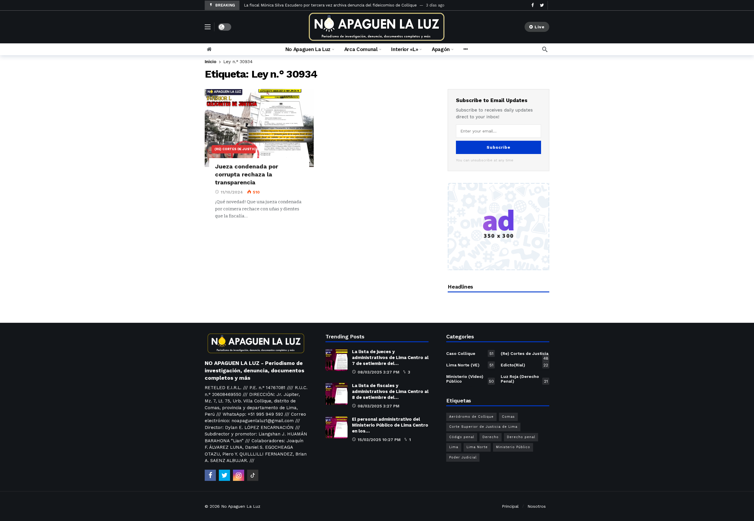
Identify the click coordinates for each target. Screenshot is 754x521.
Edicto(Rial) (524, 365)
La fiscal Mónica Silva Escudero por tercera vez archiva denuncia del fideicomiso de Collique (330, 5)
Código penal (461, 437)
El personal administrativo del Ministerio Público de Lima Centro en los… (390, 425)
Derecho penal (521, 437)
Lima (453, 447)
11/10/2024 (232, 192)
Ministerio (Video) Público (470, 379)
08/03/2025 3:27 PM (378, 372)
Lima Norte (477, 447)
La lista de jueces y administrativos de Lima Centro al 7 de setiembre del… (390, 357)
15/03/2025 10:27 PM (379, 439)
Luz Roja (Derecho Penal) (524, 379)
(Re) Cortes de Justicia (235, 149)
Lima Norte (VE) (469, 365)
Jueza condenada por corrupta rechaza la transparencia (246, 174)
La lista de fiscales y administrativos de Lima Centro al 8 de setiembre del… (390, 391)
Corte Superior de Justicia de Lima (483, 427)
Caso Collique (469, 353)
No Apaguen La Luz (240, 506)
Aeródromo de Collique (471, 417)
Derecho (490, 437)
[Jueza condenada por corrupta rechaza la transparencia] (259, 128)
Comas (508, 417)
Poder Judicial (463, 457)
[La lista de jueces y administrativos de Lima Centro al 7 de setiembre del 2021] (336, 360)
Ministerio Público (513, 447)
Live (540, 26)
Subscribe (498, 147)
